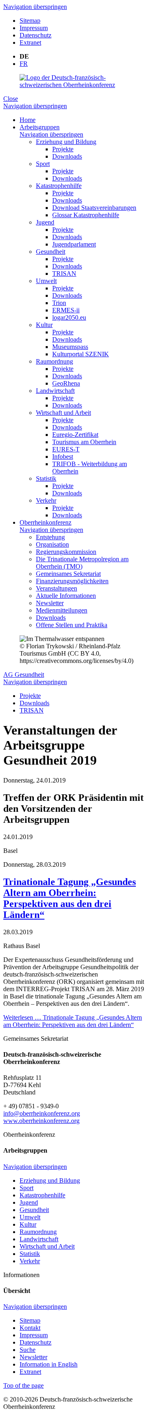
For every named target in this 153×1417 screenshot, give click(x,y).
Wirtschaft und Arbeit (63, 412)
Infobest (62, 456)
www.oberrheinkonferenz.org (41, 1120)
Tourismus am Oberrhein (84, 441)
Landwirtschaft (55, 390)
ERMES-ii (66, 310)
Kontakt (30, 1327)
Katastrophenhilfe (59, 185)
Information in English (49, 1364)
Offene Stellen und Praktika (71, 624)
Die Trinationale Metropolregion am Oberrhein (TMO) (82, 563)
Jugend (45, 222)
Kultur (44, 324)
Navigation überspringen (35, 6)
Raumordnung (54, 361)
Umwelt (46, 280)
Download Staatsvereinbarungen (94, 207)
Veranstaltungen (56, 588)
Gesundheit (50, 251)
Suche (27, 1349)
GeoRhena (66, 383)
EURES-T (66, 449)
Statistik (46, 478)
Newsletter (50, 603)
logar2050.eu (69, 317)
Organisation (52, 544)
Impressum (34, 27)
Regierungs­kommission (66, 551)
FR (24, 63)
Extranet (30, 42)
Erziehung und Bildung (66, 141)
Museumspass (70, 346)
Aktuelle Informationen (66, 595)
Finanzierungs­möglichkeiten (72, 581)
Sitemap (30, 20)
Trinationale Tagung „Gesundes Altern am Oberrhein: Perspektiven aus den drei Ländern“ (69, 898)
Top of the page (23, 1385)
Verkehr (46, 500)
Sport (43, 163)
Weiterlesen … (72, 1021)
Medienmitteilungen (61, 610)
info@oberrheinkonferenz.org (41, 1113)
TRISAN (64, 273)
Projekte (62, 149)
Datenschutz (35, 35)
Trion (59, 302)
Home (27, 119)
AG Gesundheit (23, 674)
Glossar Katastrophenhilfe (85, 214)
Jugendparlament (74, 244)
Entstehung (50, 537)
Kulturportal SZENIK (80, 354)
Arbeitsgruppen (40, 127)
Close (10, 98)
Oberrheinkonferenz (45, 522)
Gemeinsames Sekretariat (68, 573)
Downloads (67, 156)
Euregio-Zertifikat (75, 434)
